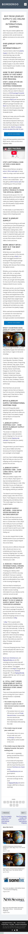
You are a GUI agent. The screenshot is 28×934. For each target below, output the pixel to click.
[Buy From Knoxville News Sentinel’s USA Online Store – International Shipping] (14, 899)
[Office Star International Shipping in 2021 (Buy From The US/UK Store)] (14, 859)
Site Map (11, 924)
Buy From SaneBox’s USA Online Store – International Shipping (14, 888)
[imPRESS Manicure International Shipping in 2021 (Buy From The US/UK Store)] (14, 837)
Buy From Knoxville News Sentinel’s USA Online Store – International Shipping (13, 909)
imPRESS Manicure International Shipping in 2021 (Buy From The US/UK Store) (14, 847)
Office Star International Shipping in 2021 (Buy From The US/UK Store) (13, 869)
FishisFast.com (16, 767)
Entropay (11, 737)
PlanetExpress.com (15, 771)
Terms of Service (21, 922)
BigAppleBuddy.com (14, 783)
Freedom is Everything (21, 924)
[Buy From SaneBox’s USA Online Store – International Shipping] (14, 880)
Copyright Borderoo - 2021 (9, 922)
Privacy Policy (4, 924)
